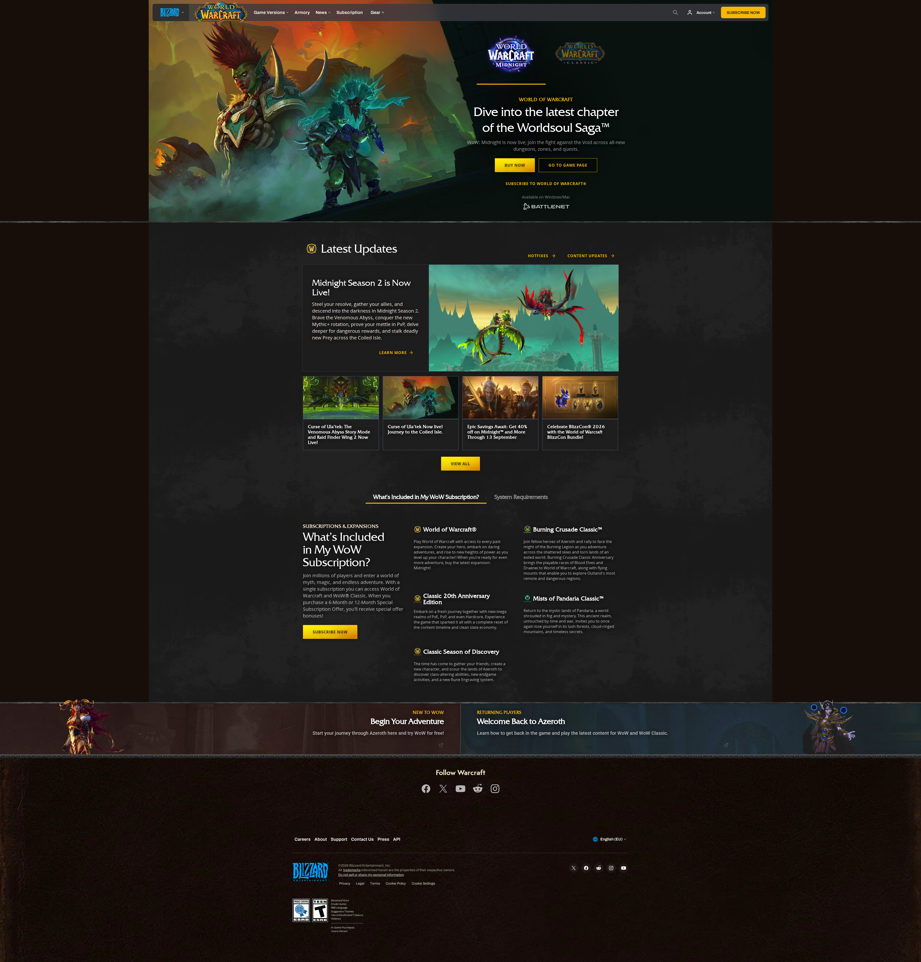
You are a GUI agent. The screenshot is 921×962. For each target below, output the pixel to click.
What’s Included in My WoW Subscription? (426, 497)
